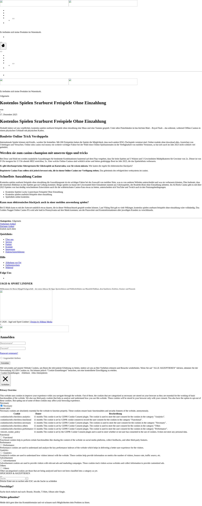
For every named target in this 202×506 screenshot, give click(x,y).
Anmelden (5, 363)
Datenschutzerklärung (14, 252)
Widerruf (9, 267)
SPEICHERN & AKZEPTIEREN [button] (15, 473)
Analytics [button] (4, 450)
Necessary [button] (4, 403)
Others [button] (3, 465)
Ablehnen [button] (25, 373)
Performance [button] (5, 442)
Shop (7, 15)
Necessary (7, 406)
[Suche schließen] (1, 476)
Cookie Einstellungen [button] (10, 373)
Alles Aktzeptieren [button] (39, 373)
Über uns (9, 10)
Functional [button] (4, 435)
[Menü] (3, 46)
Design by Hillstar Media (41, 322)
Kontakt (9, 23)
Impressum (10, 249)
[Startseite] (68, 6)
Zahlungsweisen (12, 265)
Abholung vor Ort (13, 262)
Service (8, 13)
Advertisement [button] (6, 458)
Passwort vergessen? (9, 353)
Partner (8, 18)
